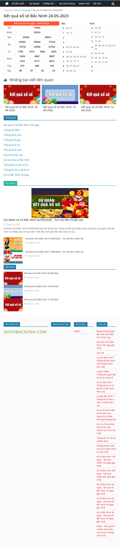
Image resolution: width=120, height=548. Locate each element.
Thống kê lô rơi (12, 145)
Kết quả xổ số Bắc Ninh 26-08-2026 (21, 108)
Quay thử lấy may (13, 155)
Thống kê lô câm (13, 135)
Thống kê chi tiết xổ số (16, 164)
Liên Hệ (100, 352)
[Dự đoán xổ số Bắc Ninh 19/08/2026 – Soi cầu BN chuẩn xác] (14, 252)
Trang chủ (8, 10)
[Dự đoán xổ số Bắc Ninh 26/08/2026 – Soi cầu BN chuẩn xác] (14, 239)
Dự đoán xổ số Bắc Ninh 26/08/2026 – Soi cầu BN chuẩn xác (55, 238)
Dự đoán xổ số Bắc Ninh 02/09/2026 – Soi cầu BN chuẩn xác (44, 220)
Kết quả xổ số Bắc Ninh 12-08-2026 (97, 108)
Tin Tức (97, 3)
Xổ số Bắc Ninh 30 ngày (16, 174)
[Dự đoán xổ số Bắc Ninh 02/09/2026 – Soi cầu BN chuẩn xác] (60, 189)
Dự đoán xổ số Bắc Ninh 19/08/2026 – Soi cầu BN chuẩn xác (55, 251)
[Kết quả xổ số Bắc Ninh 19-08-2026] (60, 86)
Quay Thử (84, 3)
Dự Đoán (34, 3)
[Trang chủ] (7, 4)
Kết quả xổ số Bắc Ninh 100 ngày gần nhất (106, 345)
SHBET (77, 331)
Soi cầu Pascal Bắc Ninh (17, 160)
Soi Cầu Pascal (67, 3)
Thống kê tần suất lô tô (16, 169)
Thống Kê (48, 3)
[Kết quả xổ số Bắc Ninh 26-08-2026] (22, 86)
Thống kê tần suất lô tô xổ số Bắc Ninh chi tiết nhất (106, 448)
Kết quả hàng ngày (22, 10)
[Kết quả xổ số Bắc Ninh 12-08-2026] (98, 86)
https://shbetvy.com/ (28, 546)
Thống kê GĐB (11, 130)
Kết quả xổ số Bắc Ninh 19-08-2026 (59, 108)
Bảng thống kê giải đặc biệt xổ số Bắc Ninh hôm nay (106, 334)
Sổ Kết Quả (18, 3)
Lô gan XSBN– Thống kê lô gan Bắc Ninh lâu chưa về (106, 374)
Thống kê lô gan (12, 140)
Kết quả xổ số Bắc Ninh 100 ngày (21, 125)
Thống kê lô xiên (13, 150)
